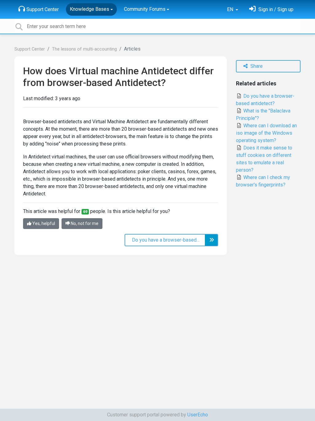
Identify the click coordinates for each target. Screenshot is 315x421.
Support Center (42, 9)
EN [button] (230, 9)
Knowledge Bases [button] (89, 9)
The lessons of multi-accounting (84, 49)
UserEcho (197, 415)
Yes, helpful (43, 223)
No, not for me (84, 223)
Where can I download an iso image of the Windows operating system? (266, 133)
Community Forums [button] (144, 9)
